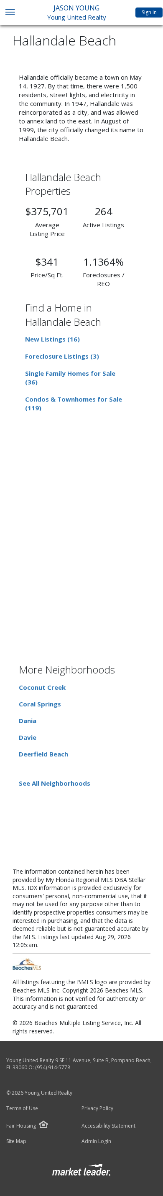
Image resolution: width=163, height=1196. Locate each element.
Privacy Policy (97, 1108)
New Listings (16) (52, 339)
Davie (27, 737)
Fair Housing (21, 1125)
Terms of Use (22, 1108)
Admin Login (96, 1141)
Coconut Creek (42, 687)
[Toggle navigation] (10, 13)
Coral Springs (40, 704)
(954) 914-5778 (52, 1067)
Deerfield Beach (43, 754)
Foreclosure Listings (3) (62, 356)
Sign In (149, 12)
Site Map (16, 1141)
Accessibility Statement (108, 1126)
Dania (27, 720)
